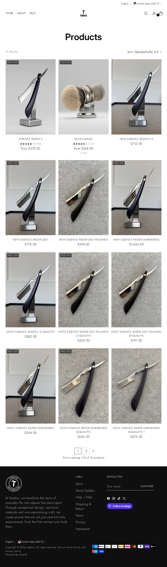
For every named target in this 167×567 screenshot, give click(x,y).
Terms (79, 515)
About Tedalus (85, 490)
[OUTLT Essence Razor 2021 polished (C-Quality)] (83, 289)
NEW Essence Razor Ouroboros (136, 239)
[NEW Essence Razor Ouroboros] (136, 197)
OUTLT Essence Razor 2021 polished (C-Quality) (83, 334)
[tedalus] (83, 13)
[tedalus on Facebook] (109, 499)
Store (79, 484)
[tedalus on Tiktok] (119, 499)
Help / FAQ (84, 497)
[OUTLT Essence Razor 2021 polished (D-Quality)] (136, 289)
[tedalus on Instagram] (114, 499)
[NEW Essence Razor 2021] (31, 197)
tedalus (31, 547)
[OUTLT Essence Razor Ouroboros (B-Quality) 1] (136, 385)
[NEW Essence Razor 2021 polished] (83, 197)
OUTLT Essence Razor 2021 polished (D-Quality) (136, 334)
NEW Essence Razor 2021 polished (83, 239)
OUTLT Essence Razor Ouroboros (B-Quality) (83, 430)
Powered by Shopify (16, 554)
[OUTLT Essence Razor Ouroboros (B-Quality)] (83, 385)
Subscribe (147, 486)
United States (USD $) (148, 3)
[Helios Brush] (83, 96)
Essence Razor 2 (30, 139)
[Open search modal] (146, 13)
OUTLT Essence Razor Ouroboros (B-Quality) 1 (136, 430)
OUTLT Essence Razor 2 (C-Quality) (30, 332)
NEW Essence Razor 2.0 (136, 139)
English (125, 3)
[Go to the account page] (153, 13)
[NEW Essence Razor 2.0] (136, 96)
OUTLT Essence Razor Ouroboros (30, 428)
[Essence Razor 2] (31, 96)
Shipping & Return (83, 506)
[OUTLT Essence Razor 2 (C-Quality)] (31, 289)
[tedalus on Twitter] (124, 499)
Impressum (83, 528)
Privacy (80, 522)
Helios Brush (83, 139)
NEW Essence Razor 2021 (30, 239)
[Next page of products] (93, 451)
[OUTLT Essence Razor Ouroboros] (31, 385)
